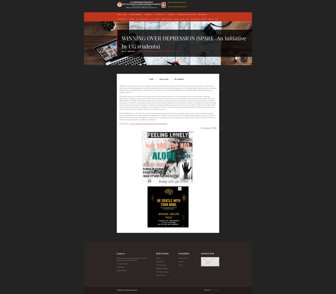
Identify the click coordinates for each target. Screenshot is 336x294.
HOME (119, 14)
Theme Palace (214, 290)
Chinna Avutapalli (122, 264)
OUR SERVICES (122, 19)
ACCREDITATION (159, 14)
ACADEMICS (171, 14)
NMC (137, 19)
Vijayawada (120, 267)
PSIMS (151, 79)
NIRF (216, 19)
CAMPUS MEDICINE (167, 19)
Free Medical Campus (163, 272)
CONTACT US (144, 19)
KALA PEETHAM (195, 19)
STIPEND (203, 19)
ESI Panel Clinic (161, 265)
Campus (181, 262)
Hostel (180, 265)
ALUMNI (176, 19)
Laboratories (160, 262)
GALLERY (131, 19)
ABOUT (125, 14)
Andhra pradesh (122, 270)
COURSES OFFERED (135, 14)
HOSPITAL (157, 19)
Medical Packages (161, 268)
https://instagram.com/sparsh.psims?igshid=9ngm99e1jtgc (149, 124)
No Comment (179, 79)
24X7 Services (160, 275)
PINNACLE (211, 19)
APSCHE (182, 19)
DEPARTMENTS (202, 14)
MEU (187, 19)
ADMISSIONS (148, 14)
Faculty (158, 258)
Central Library (183, 258)
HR (152, 19)
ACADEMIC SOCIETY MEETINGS (187, 14)
